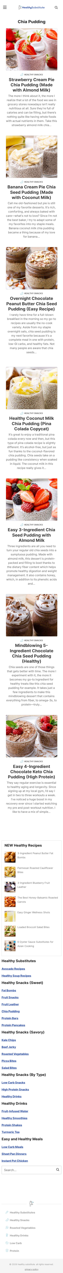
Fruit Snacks (10, 997)
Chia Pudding (11, 1011)
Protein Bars (10, 1018)
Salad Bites (9, 1068)
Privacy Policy (31, 1269)
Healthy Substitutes (22, 1212)
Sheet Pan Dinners (14, 1154)
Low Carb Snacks (13, 1082)
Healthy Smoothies (14, 1118)
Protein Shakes (12, 1125)
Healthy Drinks (12, 1096)
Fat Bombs (9, 990)
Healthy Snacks (19, 1220)
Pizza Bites (9, 1061)
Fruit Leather (10, 1004)
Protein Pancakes (13, 1025)
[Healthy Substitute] (31, 7)
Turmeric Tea (10, 1132)
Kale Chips (9, 1040)
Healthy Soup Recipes (16, 975)
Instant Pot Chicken (15, 1161)
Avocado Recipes (13, 969)
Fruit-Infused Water (15, 1111)
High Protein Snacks (15, 1089)
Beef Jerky (9, 1047)
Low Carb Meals (12, 1147)
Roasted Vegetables (15, 1054)
